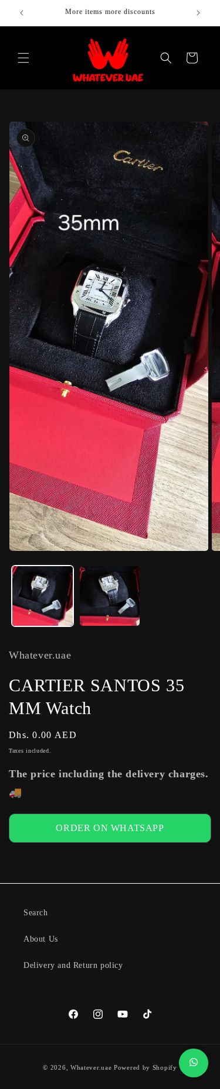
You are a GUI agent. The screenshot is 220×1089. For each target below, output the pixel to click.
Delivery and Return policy (73, 965)
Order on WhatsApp (110, 828)
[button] (23, 58)
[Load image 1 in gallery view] (42, 596)
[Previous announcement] (22, 13)
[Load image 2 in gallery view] (110, 596)
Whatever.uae (90, 1067)
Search (35, 912)
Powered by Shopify (145, 1067)
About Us (40, 939)
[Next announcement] (198, 13)
